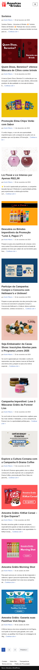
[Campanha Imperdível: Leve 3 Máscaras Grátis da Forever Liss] (20, 385)
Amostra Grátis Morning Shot (18, 567)
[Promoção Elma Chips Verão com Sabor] (20, 105)
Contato (4, 661)
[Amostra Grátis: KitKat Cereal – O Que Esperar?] (20, 497)
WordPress (16, 668)
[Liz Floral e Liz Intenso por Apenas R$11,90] (20, 159)
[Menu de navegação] (35, 4)
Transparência (24, 661)
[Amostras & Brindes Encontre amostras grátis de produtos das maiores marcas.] (12, 4)
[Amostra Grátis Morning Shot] (20, 551)
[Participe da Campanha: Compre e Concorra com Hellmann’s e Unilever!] (20, 271)
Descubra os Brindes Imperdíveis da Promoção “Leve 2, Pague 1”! (16, 232)
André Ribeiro (8, 20)
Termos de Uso (7, 664)
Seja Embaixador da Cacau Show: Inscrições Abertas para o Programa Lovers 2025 (19, 347)
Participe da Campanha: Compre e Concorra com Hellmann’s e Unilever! (15, 290)
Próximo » (23, 650)
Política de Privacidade (22, 664)
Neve (3, 668)
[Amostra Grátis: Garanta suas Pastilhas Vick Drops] (20, 602)
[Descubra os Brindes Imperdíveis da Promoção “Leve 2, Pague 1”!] (20, 213)
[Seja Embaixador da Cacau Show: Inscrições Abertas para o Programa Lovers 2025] (20, 328)
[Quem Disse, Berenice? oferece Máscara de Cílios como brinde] (20, 51)
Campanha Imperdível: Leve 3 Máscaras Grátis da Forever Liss (18, 405)
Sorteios (6, 16)
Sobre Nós (13, 661)
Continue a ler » (13, 31)
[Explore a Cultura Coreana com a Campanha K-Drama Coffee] (20, 443)
